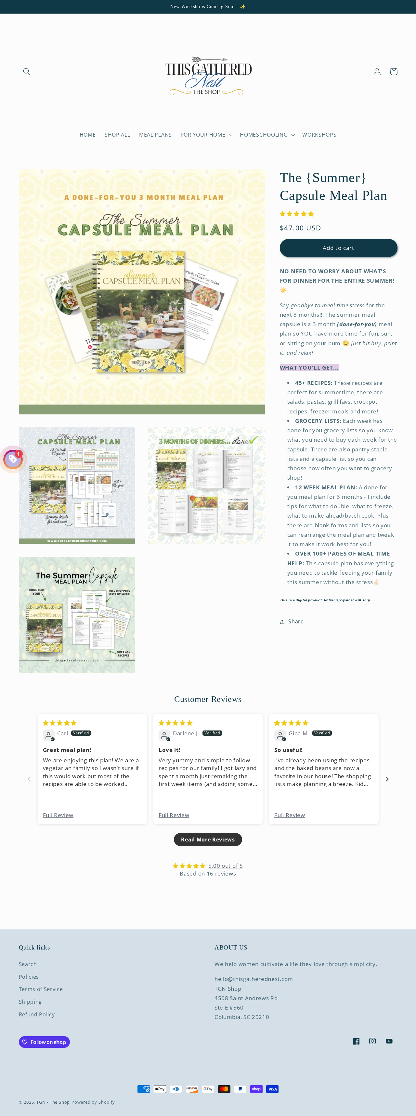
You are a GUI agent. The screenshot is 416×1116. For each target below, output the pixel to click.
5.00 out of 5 (225, 865)
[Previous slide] (29, 779)
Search (28, 964)
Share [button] (296, 621)
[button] (27, 71)
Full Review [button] (58, 815)
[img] (60, 723)
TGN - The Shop (53, 1102)
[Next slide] (387, 779)
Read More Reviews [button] (208, 839)
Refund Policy (37, 1014)
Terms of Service (41, 989)
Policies (29, 976)
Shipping (30, 1001)
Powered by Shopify (93, 1102)
